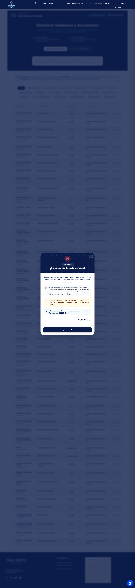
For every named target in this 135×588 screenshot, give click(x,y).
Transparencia (119, 7)
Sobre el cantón (100, 3)
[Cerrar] (91, 256)
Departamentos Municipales (77, 3)
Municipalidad (54, 3)
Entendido (69, 330)
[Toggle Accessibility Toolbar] (130, 583)
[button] (35, 3)
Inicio (44, 3)
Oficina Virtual (118, 3)
